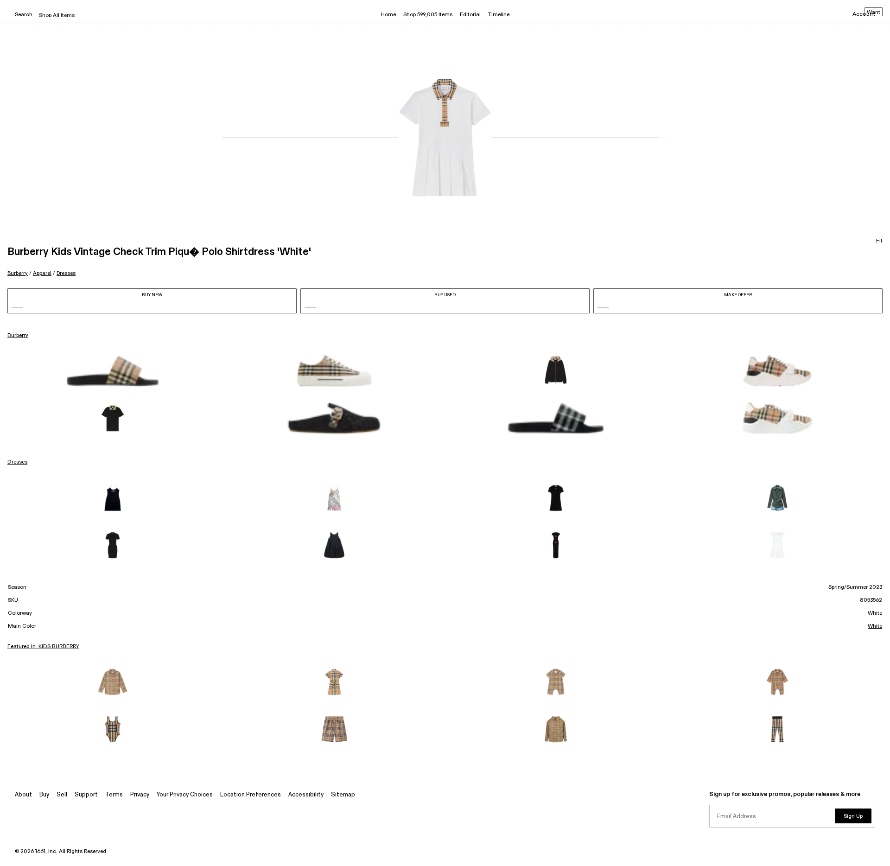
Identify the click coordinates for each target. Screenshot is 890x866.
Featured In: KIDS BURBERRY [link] (43, 647)
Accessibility (306, 795)
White (875, 626)
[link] (112, 371)
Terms (114, 795)
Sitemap (343, 795)
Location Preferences (250, 795)
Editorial (470, 15)
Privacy (139, 795)
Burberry (17, 273)
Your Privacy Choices (185, 795)
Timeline (498, 15)
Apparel (42, 273)
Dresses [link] (17, 462)
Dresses (66, 273)
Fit (879, 241)
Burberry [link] (17, 335)
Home (388, 15)
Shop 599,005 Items (427, 15)
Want (873, 12)
